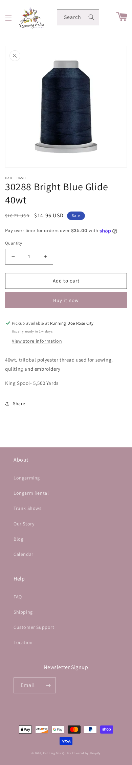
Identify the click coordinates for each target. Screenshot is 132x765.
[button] (8, 17)
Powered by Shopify (86, 753)
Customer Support (34, 627)
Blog (18, 539)
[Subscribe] (48, 685)
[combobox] (78, 17)
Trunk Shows (28, 508)
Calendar (24, 554)
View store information (37, 341)
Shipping (23, 612)
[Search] (91, 17)
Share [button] (19, 403)
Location (23, 642)
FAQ (18, 597)
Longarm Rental (31, 493)
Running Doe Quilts (57, 753)
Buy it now (66, 300)
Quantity (13, 243)
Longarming (27, 478)
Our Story (24, 524)
